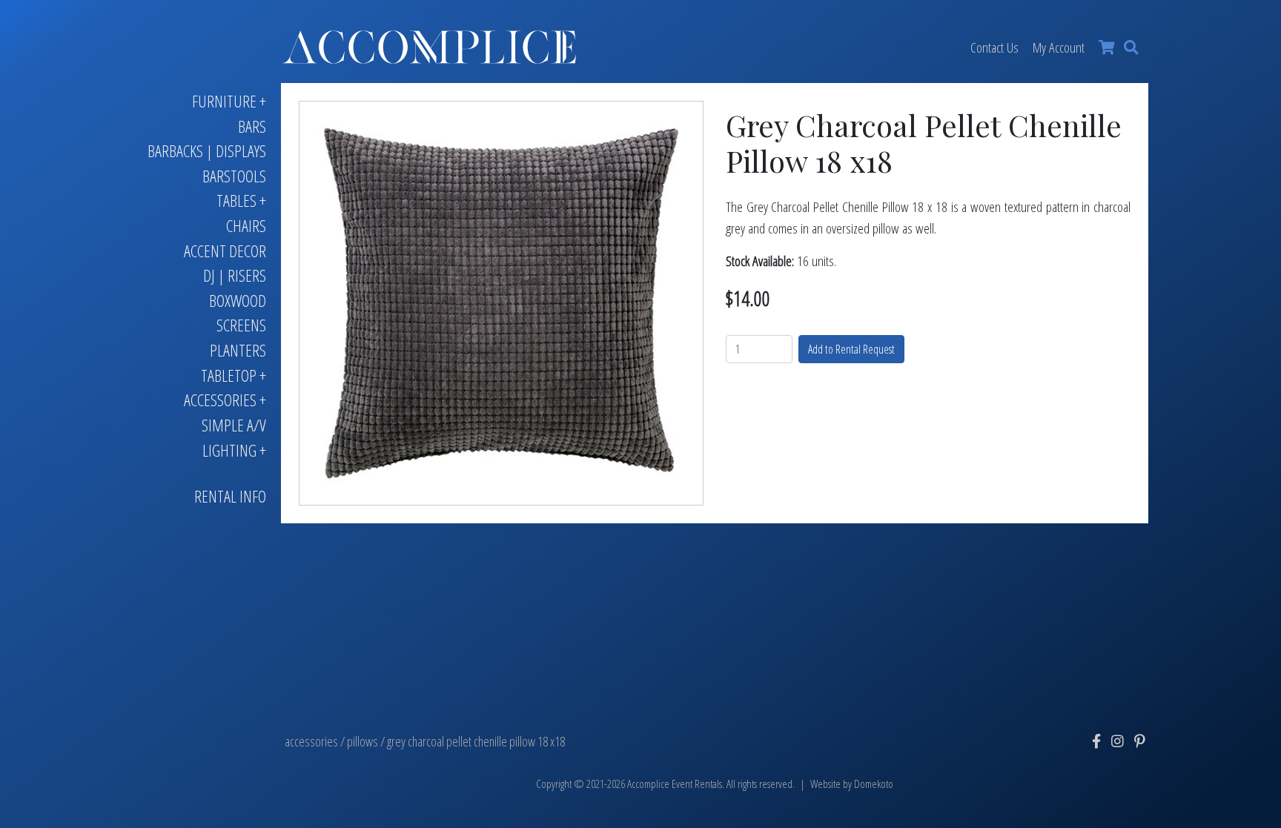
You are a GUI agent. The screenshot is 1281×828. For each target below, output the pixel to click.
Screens (241, 325)
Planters (238, 350)
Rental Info (230, 496)
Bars (252, 126)
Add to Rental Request (851, 349)
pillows (362, 741)
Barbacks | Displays (207, 150)
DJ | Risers (234, 275)
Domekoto (873, 784)
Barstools (234, 176)
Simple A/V (234, 425)
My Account (1059, 47)
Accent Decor (225, 250)
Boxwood (237, 300)
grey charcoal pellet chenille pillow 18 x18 (476, 741)
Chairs (246, 225)
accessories (311, 741)
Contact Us (994, 47)
